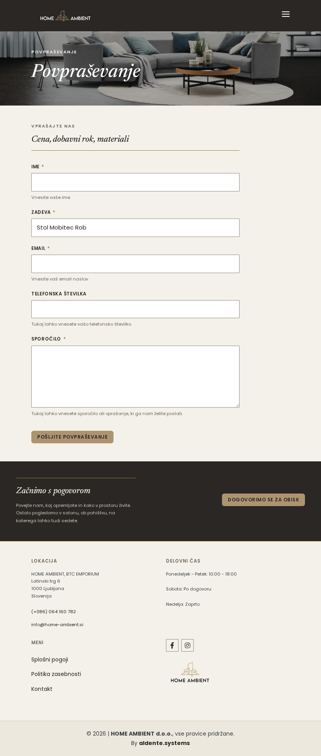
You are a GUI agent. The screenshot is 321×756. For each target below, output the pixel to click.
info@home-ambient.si (57, 624)
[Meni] (286, 15)
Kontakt (41, 689)
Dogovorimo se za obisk (263, 499)
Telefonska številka (59, 294)
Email (55, 248)
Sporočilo (62, 339)
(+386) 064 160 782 (53, 611)
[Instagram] (187, 645)
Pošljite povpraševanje (72, 437)
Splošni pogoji (49, 659)
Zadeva (57, 212)
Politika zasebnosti (56, 674)
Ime (52, 167)
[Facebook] (172, 645)
